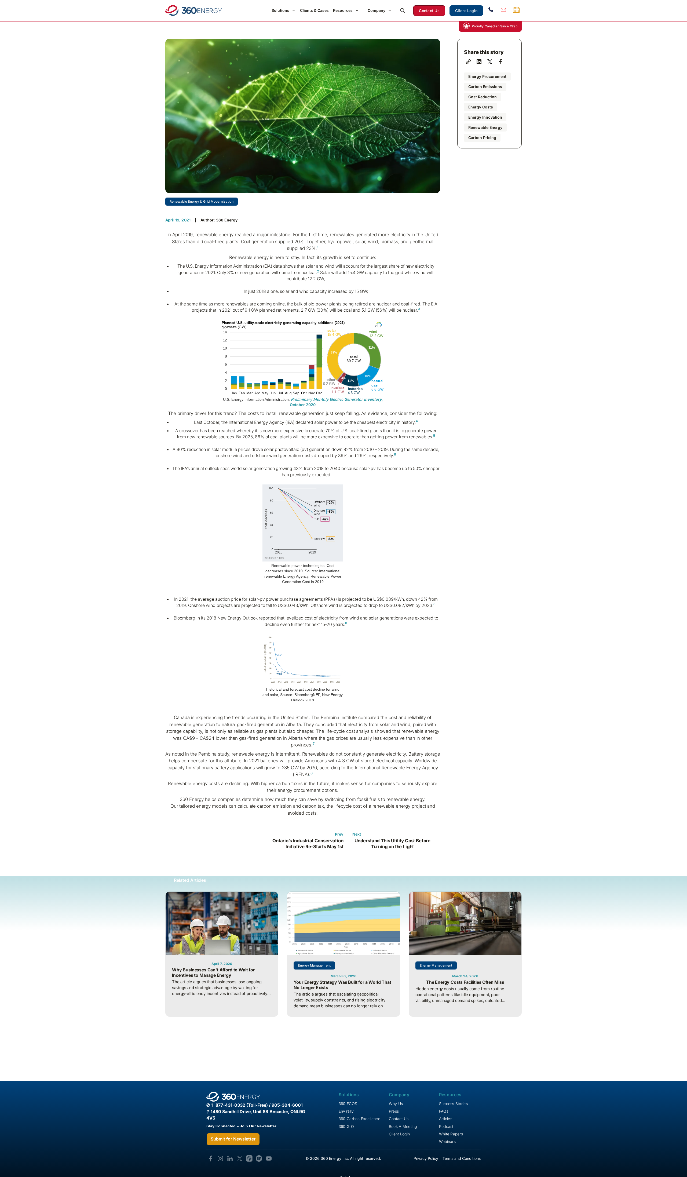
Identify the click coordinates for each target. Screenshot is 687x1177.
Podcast (446, 1126)
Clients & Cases (314, 10)
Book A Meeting (403, 1126)
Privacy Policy (426, 1158)
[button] (283, 10)
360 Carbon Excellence (359, 1118)
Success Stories (453, 1103)
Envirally (346, 1111)
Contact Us (429, 10)
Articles (445, 1118)
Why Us (396, 1103)
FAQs (443, 1111)
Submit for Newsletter (233, 1139)
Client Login (466, 10)
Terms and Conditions (462, 1158)
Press (394, 1111)
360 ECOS (348, 1103)
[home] (193, 10)
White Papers (451, 1134)
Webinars (447, 1141)
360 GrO (346, 1126)
